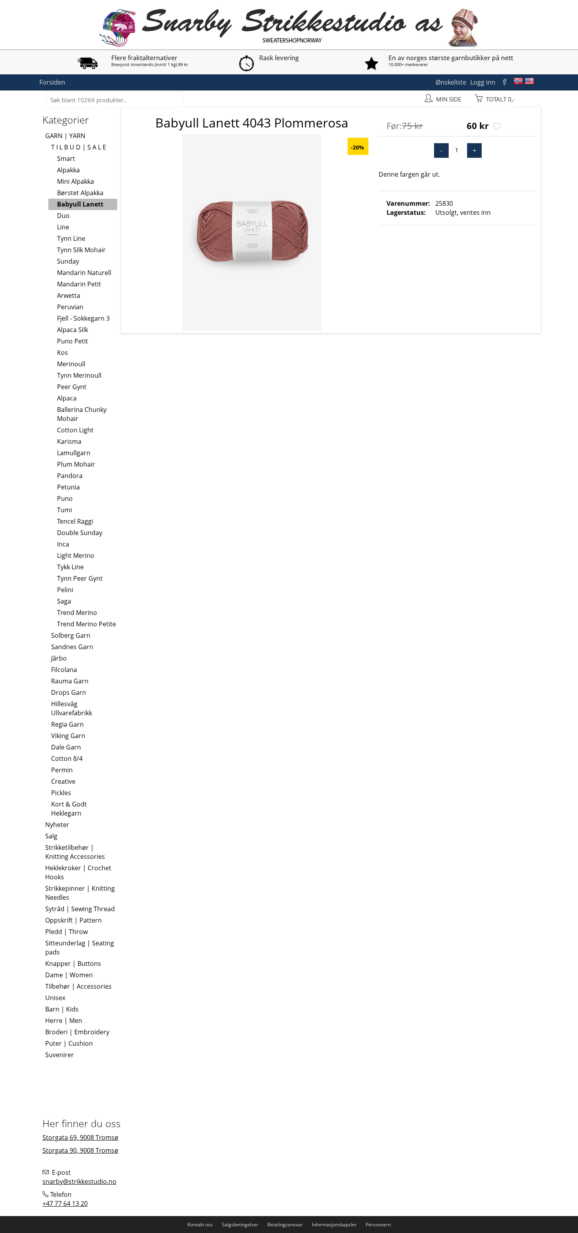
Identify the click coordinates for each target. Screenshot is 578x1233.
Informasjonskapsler (334, 1224)
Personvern (378, 1224)
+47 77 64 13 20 (65, 1203)
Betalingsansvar (285, 1224)
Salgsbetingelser (240, 1224)
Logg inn (482, 82)
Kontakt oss (200, 1224)
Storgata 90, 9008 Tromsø (80, 1150)
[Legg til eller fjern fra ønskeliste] (496, 127)
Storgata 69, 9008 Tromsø (80, 1137)
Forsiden (52, 82)
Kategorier (65, 120)
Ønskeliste (451, 82)
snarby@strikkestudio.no (79, 1181)
